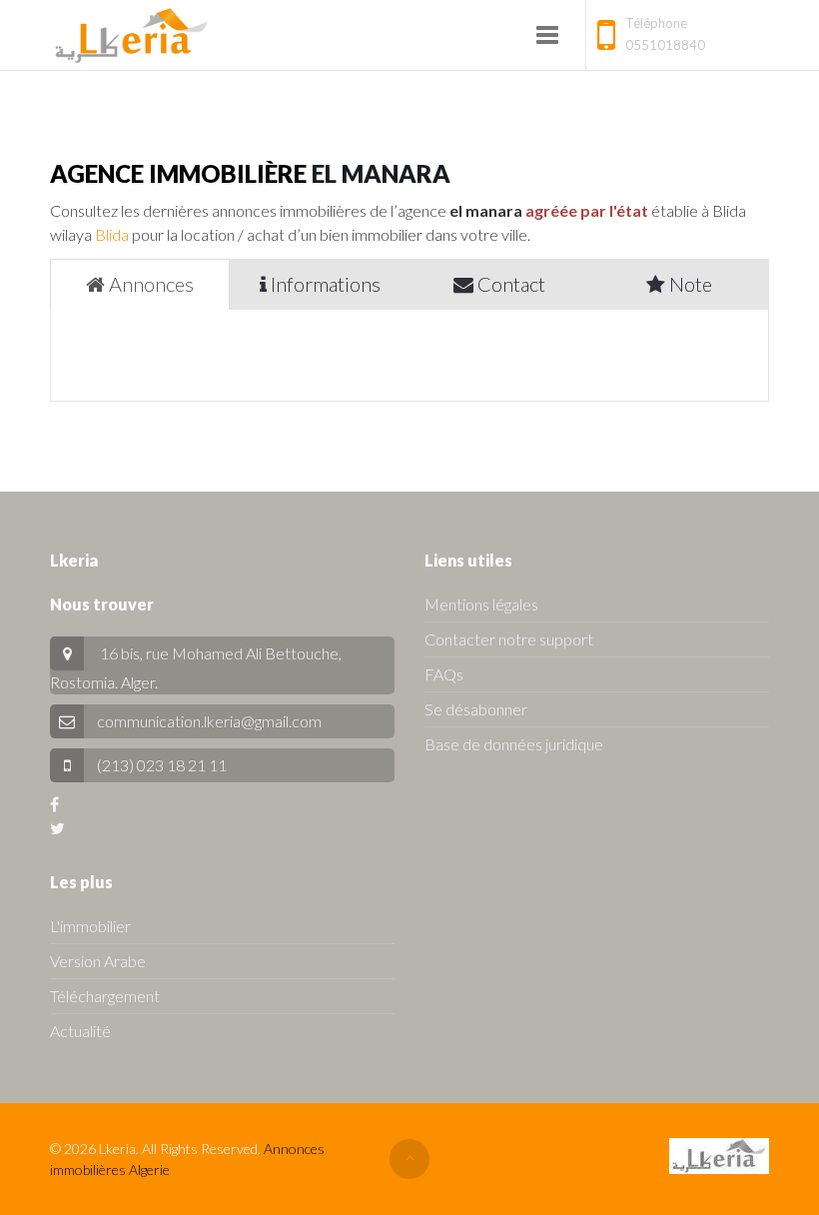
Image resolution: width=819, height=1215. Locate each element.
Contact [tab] (509, 284)
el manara (381, 173)
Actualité (80, 1030)
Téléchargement (105, 995)
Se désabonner (475, 708)
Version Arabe (98, 960)
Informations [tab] (324, 284)
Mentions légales (481, 604)
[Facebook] (54, 803)
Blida (112, 234)
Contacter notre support (508, 638)
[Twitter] (57, 827)
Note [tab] (688, 284)
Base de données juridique (513, 743)
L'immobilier (90, 925)
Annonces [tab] (149, 284)
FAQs (443, 673)
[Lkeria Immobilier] (131, 35)
